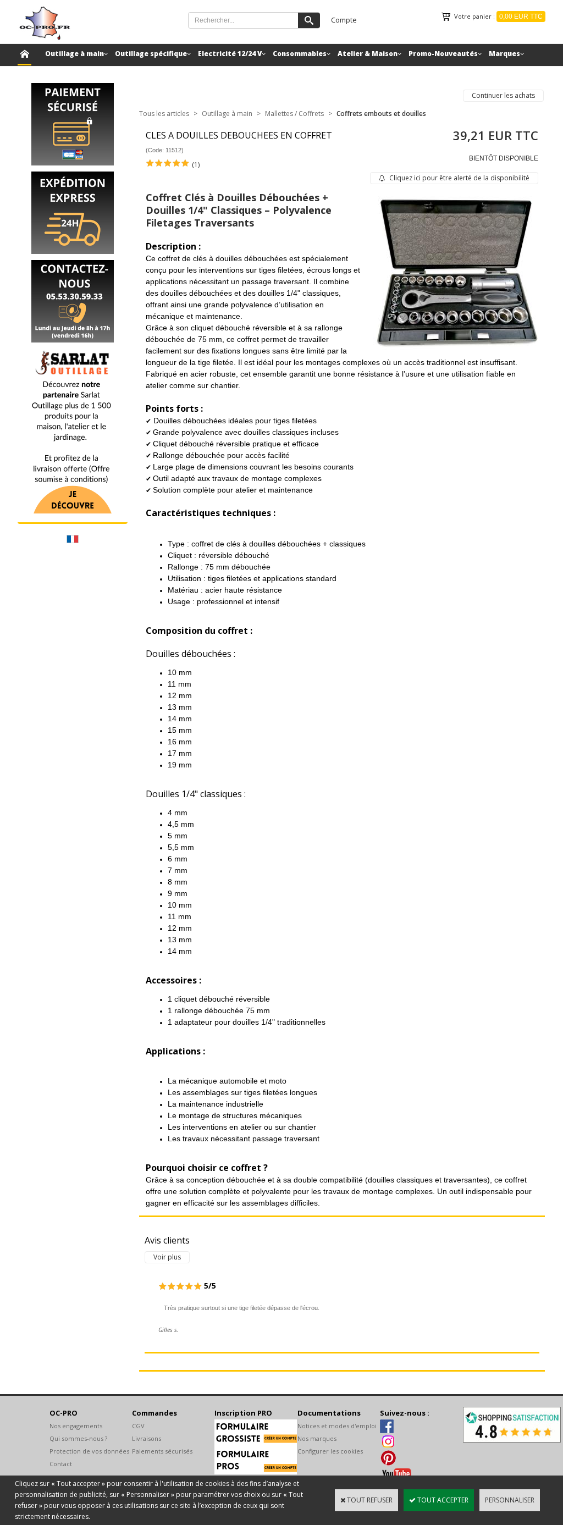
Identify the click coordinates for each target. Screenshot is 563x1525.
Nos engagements (75, 1426)
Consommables (300, 53)
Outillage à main (74, 53)
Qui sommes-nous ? (78, 1438)
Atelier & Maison (368, 53)
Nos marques (316, 1438)
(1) (196, 164)
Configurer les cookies (330, 1451)
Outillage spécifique (151, 53)
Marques (504, 53)
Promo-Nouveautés (443, 53)
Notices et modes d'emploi (337, 1426)
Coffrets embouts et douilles (381, 113)
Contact (60, 1464)
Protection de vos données (89, 1451)
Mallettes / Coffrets (294, 113)
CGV (138, 1426)
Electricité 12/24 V (230, 53)
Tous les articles (164, 113)
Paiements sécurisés (162, 1451)
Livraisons (146, 1438)
